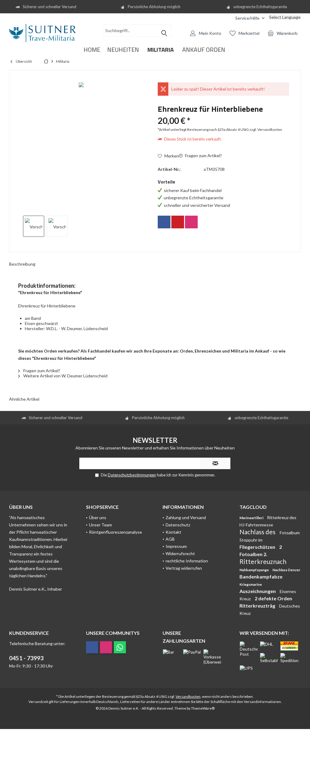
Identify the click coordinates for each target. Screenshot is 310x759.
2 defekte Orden (273, 598)
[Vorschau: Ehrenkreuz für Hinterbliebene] (33, 226)
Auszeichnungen (258, 591)
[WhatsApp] (120, 647)
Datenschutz (178, 524)
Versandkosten (188, 696)
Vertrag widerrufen (184, 568)
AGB (170, 539)
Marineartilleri (251, 517)
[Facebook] (164, 222)
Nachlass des (258, 531)
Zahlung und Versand (186, 517)
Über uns (97, 517)
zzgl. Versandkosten (265, 129)
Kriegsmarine (250, 584)
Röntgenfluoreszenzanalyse (115, 532)
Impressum (176, 546)
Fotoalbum (290, 532)
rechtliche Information (187, 560)
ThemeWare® (203, 708)
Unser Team (100, 524)
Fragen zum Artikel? (203, 155)
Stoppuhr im (250, 539)
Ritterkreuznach (262, 561)
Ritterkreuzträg (257, 605)
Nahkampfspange (254, 570)
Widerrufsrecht (180, 553)
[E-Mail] (177, 222)
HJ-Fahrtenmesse (256, 524)
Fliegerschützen (257, 547)
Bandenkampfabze (260, 576)
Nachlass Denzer (286, 570)
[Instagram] (191, 222)
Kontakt (173, 532)
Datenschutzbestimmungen (132, 474)
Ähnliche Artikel (24, 399)
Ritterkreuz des (281, 517)
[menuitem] (226, 18)
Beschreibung (22, 264)
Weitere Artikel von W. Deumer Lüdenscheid (64, 375)
